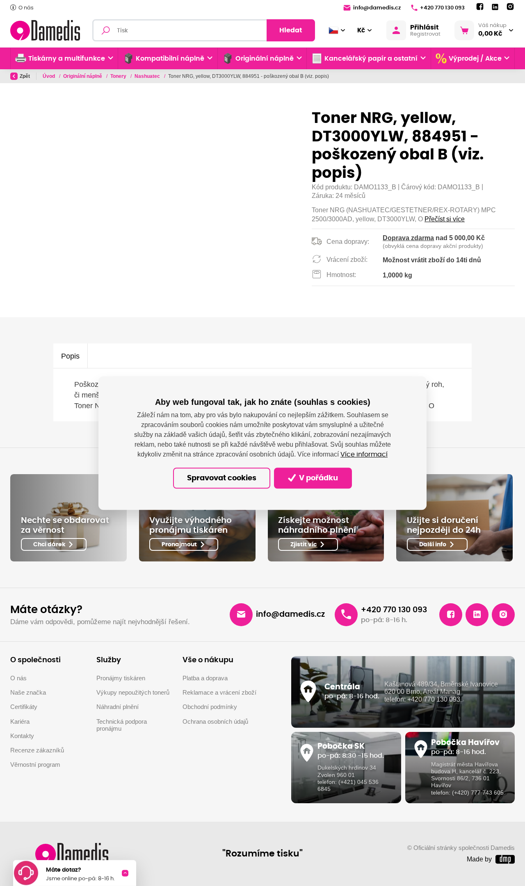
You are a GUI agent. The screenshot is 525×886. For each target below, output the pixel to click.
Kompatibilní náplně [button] (170, 58)
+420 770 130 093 (442, 8)
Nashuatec (148, 76)
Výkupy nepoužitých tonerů (132, 692)
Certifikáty (23, 707)
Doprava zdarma (408, 237)
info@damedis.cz (377, 8)
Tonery (119, 76)
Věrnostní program (35, 764)
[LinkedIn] (495, 7)
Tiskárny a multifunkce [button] (66, 58)
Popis (70, 356)
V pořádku (317, 478)
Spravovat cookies (221, 478)
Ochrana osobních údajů (215, 721)
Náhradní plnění (117, 707)
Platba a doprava (205, 678)
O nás (26, 8)
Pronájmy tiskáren (120, 678)
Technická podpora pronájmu (121, 725)
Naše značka (28, 692)
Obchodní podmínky (210, 707)
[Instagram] (510, 7)
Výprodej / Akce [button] (475, 58)
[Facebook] (479, 6)
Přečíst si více (445, 219)
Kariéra (20, 721)
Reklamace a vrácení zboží (219, 692)
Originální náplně (83, 76)
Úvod (49, 76)
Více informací (364, 454)
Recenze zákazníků (37, 750)
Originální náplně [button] (264, 58)
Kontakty (22, 736)
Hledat (290, 30)
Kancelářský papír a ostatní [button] (371, 58)
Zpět (25, 76)
